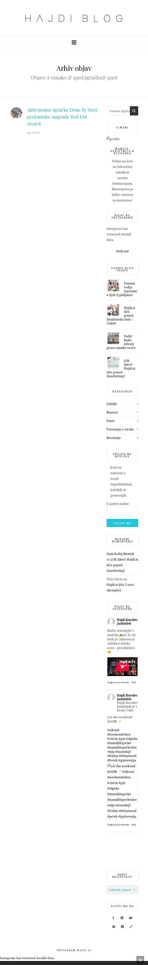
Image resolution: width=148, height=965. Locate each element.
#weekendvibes (118, 734)
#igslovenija (127, 760)
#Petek (112, 760)
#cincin (112, 739)
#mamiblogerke (119, 743)
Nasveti (112, 412)
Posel (110, 421)
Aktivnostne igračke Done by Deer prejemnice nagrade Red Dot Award (62, 117)
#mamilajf (122, 751)
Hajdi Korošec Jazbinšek (127, 622)
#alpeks (131, 739)
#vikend (113, 730)
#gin (122, 739)
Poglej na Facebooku (118, 682)
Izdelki (112, 404)
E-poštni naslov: (118, 503)
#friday (112, 756)
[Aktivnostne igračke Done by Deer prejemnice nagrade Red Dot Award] (16, 113)
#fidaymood (127, 756)
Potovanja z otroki (120, 429)
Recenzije (114, 438)
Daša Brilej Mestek (120, 554)
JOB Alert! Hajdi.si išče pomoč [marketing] (122, 565)
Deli (133, 682)
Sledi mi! (122, 251)
